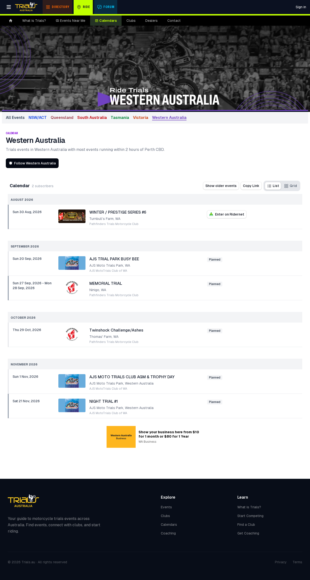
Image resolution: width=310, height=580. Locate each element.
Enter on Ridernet (229, 214)
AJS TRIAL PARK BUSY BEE (114, 259)
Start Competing (250, 516)
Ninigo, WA (97, 290)
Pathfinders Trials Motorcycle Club (114, 224)
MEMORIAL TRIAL (105, 283)
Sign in (301, 7)
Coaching (168, 533)
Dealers (151, 21)
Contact (174, 21)
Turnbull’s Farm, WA (104, 219)
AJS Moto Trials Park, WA (109, 265)
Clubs (131, 21)
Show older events (221, 186)
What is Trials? (34, 21)
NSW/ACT (38, 117)
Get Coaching (248, 533)
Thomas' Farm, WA (103, 337)
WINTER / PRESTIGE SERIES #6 (117, 212)
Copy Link (251, 186)
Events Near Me (72, 21)
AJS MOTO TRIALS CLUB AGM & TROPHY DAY (132, 377)
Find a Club (246, 524)
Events (166, 507)
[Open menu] (9, 7)
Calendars (108, 21)
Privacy (281, 562)
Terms (297, 562)
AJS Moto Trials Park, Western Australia (121, 383)
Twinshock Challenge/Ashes (116, 330)
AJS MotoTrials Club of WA (108, 270)
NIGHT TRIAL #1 (103, 401)
